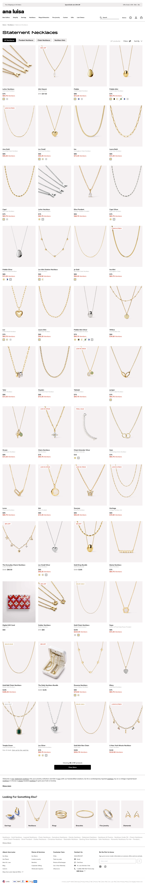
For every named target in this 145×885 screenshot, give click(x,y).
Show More (7, 843)
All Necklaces (9, 40)
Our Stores (35, 856)
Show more (7, 786)
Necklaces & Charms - (106, 837)
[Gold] (4, 99)
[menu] (136, 17)
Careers (5, 869)
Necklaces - (7, 837)
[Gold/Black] (114, 99)
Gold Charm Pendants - (12, 839)
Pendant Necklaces (26, 40)
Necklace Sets (60, 40)
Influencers (56, 869)
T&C (91, 881)
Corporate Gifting (37, 865)
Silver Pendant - (27, 839)
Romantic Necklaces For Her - (122, 839)
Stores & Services (38, 852)
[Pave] (43, 279)
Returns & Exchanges (59, 862)
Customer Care (59, 852)
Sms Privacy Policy (123, 881)
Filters (125, 41)
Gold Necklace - (17, 837)
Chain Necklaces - (45, 837)
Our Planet (6, 859)
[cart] (141, 18)
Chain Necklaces (44, 40)
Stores (124, 17)
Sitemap (77, 881)
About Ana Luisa (9, 852)
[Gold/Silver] (43, 159)
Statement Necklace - (90, 837)
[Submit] (139, 861)
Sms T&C (104, 881)
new (12, 779)
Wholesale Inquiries (37, 869)
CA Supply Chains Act (136, 881)
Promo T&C (97, 881)
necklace (110, 779)
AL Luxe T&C (112, 881)
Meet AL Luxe (7, 862)
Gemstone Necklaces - (60, 837)
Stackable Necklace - (71, 839)
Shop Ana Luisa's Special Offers (12, 872)
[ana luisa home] (72, 10)
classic (20, 781)
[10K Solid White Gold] (75, 635)
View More (72, 767)
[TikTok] (105, 866)
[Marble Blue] (78, 99)
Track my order (57, 859)
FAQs (54, 856)
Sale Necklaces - (105, 839)
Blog (4, 865)
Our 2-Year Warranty (59, 865)
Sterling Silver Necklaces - (89, 839)
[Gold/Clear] (117, 99)
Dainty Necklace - (75, 837)
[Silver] (7, 99)
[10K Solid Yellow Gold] (78, 635)
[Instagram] (100, 866)
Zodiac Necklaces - (41, 839)
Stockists (34, 862)
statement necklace (22, 779)
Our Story (5, 856)
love (59, 779)
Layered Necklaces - (30, 837)
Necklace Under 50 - (122, 837)
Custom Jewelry (36, 859)
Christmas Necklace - (56, 839)
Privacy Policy (85, 881)
